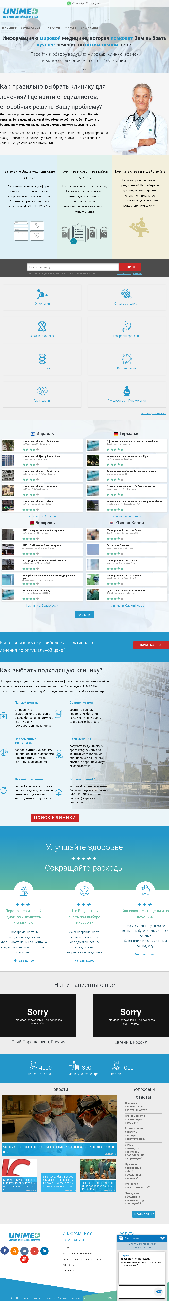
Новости (52, 28)
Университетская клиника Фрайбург (128, 456)
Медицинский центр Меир (37, 501)
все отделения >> (153, 413)
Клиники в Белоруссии (42, 605)
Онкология (42, 303)
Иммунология (126, 368)
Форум (70, 28)
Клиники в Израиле (42, 516)
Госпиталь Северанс (119, 545)
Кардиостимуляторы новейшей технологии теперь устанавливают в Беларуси (19, 1184)
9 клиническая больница (36, 590)
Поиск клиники (55, 817)
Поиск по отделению (129, 273)
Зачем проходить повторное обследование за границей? (134, 1151)
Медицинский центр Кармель (39, 486)
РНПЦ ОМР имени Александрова (41, 545)
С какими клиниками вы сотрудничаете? (136, 1107)
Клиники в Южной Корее (126, 605)
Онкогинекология (42, 336)
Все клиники (84, 615)
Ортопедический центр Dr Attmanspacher (131, 486)
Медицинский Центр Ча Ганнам (125, 530)
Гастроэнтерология (126, 336)
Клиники (9, 28)
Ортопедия (42, 368)
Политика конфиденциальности (82, 1259)
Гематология (42, 400)
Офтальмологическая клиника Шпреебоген (132, 441)
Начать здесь (151, 645)
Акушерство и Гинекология (127, 400)
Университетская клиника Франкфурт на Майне (134, 501)
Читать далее (24, 960)
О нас (66, 1248)
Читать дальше (143, 1214)
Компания (89, 28)
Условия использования (77, 1253)
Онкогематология (126, 303)
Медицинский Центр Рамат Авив (41, 456)
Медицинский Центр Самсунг (124, 575)
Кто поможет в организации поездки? (135, 1119)
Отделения (31, 28)
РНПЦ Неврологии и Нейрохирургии (43, 530)
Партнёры (69, 1270)
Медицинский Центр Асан (122, 560)
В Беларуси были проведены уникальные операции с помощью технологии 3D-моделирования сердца (58, 1183)
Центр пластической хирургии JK (126, 590)
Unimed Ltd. (7, 1298)
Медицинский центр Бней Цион (40, 471)
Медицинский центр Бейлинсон (40, 441)
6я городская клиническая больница (44, 560)
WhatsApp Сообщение (87, 3)
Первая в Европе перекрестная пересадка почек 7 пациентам (97, 1186)
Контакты (68, 1264)
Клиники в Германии (126, 516)
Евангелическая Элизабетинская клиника (131, 471)
